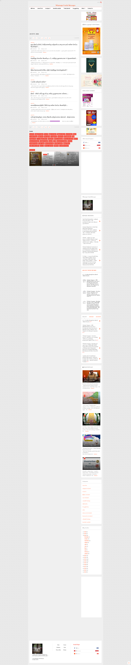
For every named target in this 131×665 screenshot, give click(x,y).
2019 (85, 562)
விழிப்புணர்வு (40, 136)
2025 (85, 533)
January (86, 553)
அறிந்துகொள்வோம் (61, 134)
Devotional (70, 141)
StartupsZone (50, 138)
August (86, 542)
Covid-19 (46, 134)
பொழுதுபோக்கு (76, 8)
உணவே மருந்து (41, 143)
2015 (85, 570)
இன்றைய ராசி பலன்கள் (68, 138)
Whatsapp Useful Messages (65, 5)
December (87, 537)
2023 (85, 555)
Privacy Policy (58, 649)
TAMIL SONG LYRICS (34, 145)
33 (49, 38)
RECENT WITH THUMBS (89, 270)
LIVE (54, 141)
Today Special (67, 8)
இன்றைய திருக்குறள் (58, 138)
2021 (85, 559)
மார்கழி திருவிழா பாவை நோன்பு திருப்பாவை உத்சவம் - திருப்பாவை (53, 117)
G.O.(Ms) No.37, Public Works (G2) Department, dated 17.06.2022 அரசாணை (35, 160)
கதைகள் (50, 141)
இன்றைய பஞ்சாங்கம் (49, 145)
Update (74, 134)
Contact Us (90, 8)
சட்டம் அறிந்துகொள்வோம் (42, 138)
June (86, 546)
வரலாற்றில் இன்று (67, 136)
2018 (85, 564)
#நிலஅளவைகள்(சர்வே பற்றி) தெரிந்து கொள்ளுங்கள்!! (49, 70)
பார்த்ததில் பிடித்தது (33, 143)
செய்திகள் (47, 8)
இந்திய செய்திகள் (52, 134)
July (85, 544)
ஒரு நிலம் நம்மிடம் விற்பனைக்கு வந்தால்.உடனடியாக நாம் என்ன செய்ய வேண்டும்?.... (54, 45)
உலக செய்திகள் (69, 134)
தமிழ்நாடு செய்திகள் (39, 134)
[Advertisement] (54, 21)
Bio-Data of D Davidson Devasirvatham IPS (90, 379)
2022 (85, 557)
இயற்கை (75, 138)
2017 (85, 566)
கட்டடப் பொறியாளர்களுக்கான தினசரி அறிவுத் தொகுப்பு (90, 275)
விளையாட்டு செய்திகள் (34, 141)
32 (45, 38)
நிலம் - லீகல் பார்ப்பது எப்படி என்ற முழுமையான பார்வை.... (49, 93)
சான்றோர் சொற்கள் (44, 141)
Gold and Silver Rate (49, 143)
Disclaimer (58, 647)
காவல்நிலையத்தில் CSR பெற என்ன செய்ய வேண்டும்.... (49, 105)
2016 (85, 568)
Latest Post (40, 8)
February (86, 551)
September (87, 540)
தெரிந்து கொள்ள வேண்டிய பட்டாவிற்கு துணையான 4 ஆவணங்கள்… (54, 58)
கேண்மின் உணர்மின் (57, 8)
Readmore (44, 52)
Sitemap (64, 649)
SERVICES (56, 145)
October (86, 538)
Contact (64, 644)
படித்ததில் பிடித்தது (33, 136)
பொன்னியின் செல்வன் (63, 145)
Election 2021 (60, 136)
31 (42, 38)
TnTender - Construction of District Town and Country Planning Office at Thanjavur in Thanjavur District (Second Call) (48, 157)
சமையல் (42, 145)
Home (33, 8)
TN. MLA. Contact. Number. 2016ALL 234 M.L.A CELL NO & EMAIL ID (90, 420)
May (85, 548)
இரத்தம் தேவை (66, 143)
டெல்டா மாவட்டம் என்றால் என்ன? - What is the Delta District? (91, 400)
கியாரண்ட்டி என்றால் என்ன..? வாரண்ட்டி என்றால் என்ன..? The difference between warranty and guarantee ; (91, 464)
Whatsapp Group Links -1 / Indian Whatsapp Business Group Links (91, 443)
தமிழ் (73, 136)
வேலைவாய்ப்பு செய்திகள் (62, 141)
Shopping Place (33, 138)
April (86, 549)
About (83, 8)
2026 (85, 531)
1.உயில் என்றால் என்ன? (38, 82)
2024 (85, 535)
